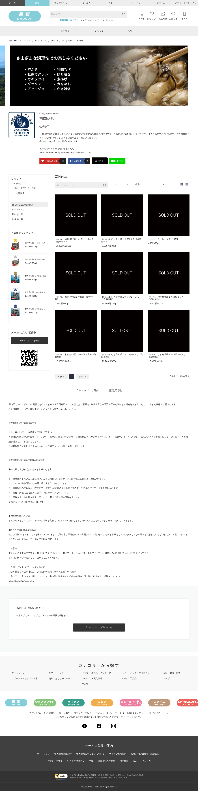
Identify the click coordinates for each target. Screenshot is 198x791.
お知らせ (173, 18)
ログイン (74, 20)
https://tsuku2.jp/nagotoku (21, 581)
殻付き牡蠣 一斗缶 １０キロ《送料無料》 (43, 243)
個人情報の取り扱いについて (90, 753)
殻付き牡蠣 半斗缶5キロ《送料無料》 (40, 259)
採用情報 (124, 761)
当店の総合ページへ (50, 114)
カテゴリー (66, 31)
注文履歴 (163, 18)
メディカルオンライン (185, 3)
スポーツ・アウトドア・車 (25, 678)
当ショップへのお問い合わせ (99, 627)
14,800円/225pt (31, 247)
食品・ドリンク (56, 673)
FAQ (135, 761)
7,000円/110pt (31, 280)
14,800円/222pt (31, 313)
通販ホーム (13, 40)
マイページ (184, 18)
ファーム (161, 3)
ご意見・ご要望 (54, 761)
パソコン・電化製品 (92, 678)
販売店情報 (115, 390)
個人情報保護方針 (63, 753)
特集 (130, 31)
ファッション (18, 673)
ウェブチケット (61, 3)
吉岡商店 (20, 193)
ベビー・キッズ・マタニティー (136, 673)
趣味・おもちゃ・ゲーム (61, 678)
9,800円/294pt (31, 263)
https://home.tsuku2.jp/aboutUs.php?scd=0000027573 (66, 152)
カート (142, 18)
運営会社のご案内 (106, 761)
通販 (37, 3)
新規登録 (64, 20)
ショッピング (40, 40)
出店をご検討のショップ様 (80, 761)
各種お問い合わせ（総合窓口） (146, 753)
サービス (167, 678)
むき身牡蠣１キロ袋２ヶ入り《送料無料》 (42, 292)
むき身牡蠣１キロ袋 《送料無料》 (39, 276)
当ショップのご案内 (87, 390)
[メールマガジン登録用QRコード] (29, 358)
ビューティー (136, 3)
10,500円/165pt (31, 296)
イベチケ (86, 3)
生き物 (85, 684)
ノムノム (146, 761)
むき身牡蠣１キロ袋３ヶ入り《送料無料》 (42, 309)
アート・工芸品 (129, 678)
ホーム (12, 3)
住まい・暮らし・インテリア (97, 673)
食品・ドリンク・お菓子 (61, 40)
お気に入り (152, 18)
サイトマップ (43, 753)
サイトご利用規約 (117, 753)
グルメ (111, 3)
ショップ (99, 31)
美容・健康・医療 (172, 673)
